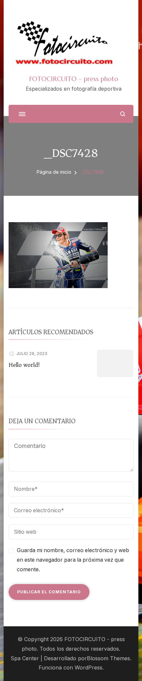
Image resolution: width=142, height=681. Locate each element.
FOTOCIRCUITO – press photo (73, 79)
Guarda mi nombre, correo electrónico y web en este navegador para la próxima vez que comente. (73, 560)
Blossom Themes (108, 658)
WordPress (88, 668)
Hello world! (24, 365)
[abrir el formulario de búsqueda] (122, 113)
